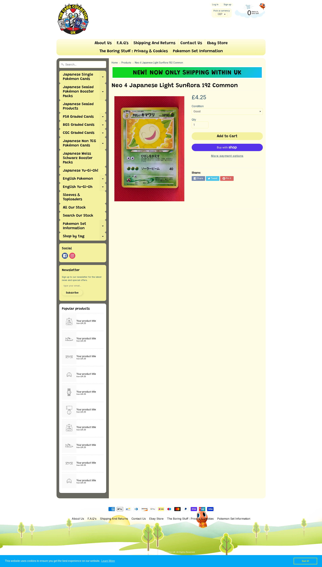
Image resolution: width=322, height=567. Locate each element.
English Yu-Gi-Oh (84, 188)
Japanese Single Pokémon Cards (84, 77)
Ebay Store (217, 43)
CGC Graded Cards (84, 134)
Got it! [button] (305, 561)
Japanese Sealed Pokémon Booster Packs (84, 91)
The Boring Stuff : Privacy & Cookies (133, 51)
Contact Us (191, 43)
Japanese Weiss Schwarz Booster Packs (77, 158)
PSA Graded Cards (84, 118)
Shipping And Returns (154, 43)
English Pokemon (84, 180)
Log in (215, 5)
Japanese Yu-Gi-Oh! (80, 171)
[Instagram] (72, 256)
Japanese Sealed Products (78, 106)
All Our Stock (74, 208)
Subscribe (72, 292)
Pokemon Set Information (198, 51)
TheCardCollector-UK (165, 552)
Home (115, 62)
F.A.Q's (122, 43)
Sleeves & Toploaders (72, 197)
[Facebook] (65, 256)
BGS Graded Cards (84, 126)
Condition (198, 106)
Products (126, 62)
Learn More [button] (108, 560)
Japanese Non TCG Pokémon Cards (84, 143)
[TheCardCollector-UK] (73, 19)
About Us (103, 43)
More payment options (227, 155)
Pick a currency (221, 10)
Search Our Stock (78, 216)
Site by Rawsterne (166, 555)
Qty (194, 119)
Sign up (227, 5)
